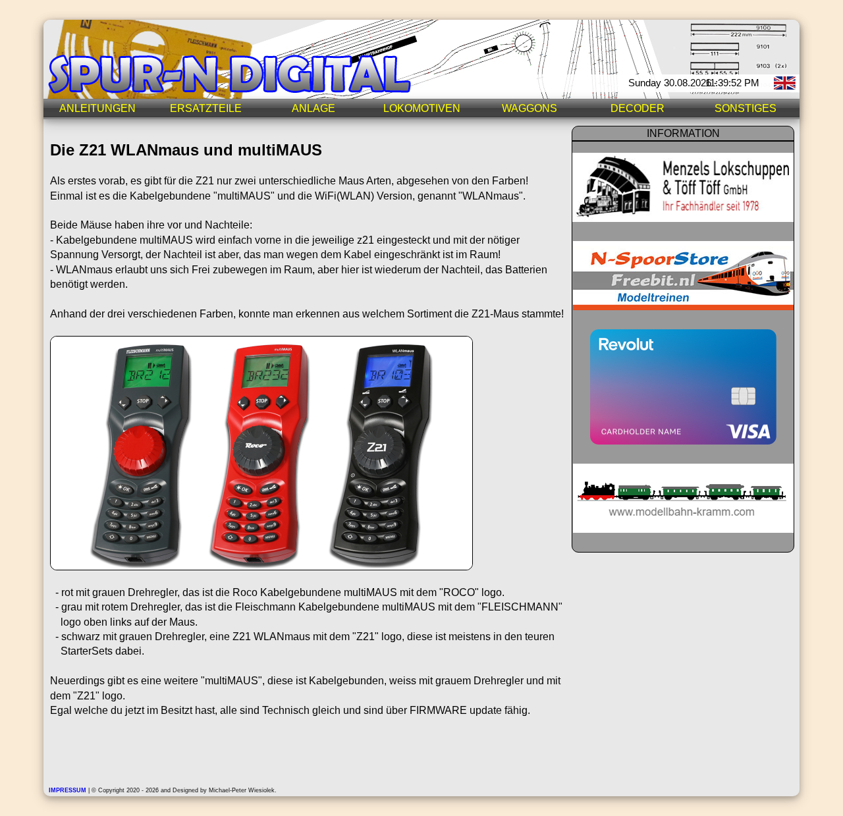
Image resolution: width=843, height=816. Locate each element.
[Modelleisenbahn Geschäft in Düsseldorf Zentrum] (683, 218)
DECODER (638, 108)
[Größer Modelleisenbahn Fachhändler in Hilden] (683, 529)
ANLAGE (313, 108)
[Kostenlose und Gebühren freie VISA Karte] (683, 441)
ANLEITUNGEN (97, 108)
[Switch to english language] (787, 91)
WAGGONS (529, 108)
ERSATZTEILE (206, 108)
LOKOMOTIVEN (421, 108)
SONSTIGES (745, 108)
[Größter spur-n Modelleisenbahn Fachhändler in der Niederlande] (683, 306)
